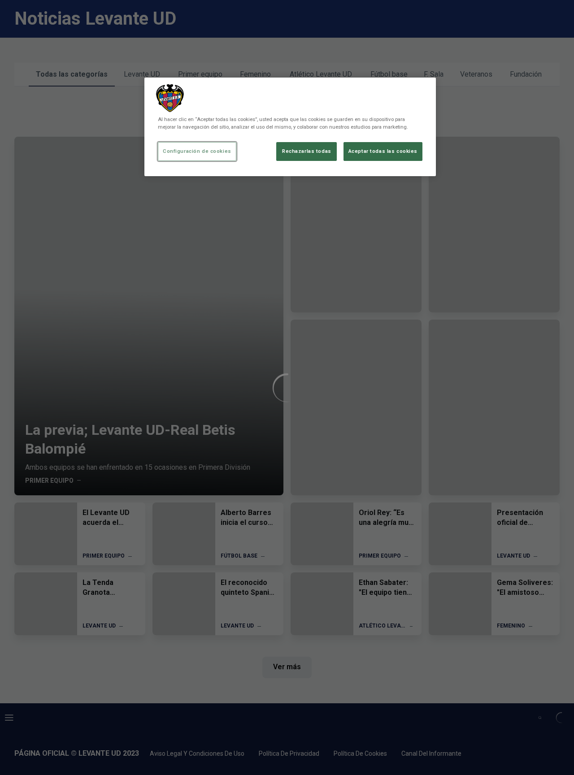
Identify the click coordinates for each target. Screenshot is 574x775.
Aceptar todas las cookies (382, 151)
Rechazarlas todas (306, 151)
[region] (290, 127)
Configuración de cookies (197, 151)
